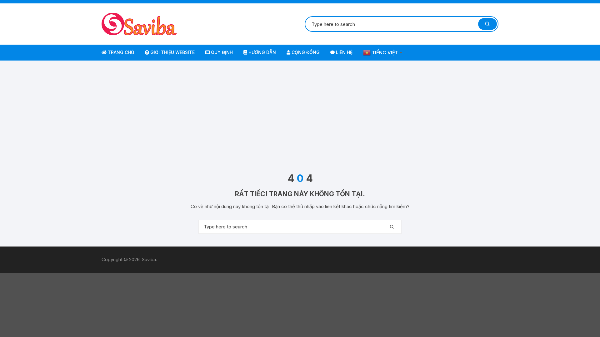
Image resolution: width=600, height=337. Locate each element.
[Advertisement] (300, 116)
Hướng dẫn (261, 52)
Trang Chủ (120, 52)
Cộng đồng (305, 52)
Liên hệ (343, 52)
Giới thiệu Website (172, 52)
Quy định (221, 52)
